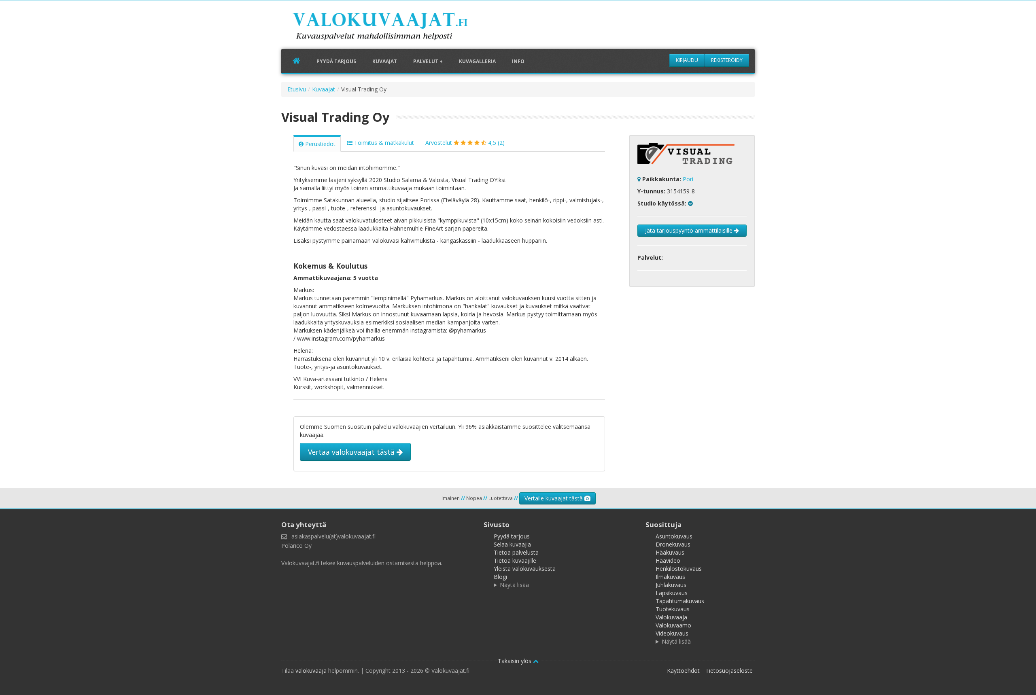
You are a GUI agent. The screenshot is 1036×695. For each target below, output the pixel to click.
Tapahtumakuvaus (680, 601)
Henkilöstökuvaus (679, 568)
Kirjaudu (687, 60)
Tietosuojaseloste (729, 670)
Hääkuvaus (670, 552)
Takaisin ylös (515, 661)
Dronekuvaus (673, 544)
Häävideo (668, 560)
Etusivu (296, 89)
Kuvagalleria (477, 61)
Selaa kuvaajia (512, 544)
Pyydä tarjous (336, 61)
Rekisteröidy (727, 60)
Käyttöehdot (683, 670)
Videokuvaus (672, 633)
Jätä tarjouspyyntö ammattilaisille (689, 230)
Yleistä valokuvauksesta (525, 568)
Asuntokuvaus (674, 536)
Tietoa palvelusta (516, 552)
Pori (688, 179)
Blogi (500, 577)
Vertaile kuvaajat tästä (554, 498)
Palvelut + (428, 61)
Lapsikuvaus (672, 593)
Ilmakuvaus (670, 577)
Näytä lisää (514, 585)
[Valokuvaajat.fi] (392, 28)
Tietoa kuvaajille (515, 560)
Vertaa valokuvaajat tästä (352, 452)
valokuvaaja (311, 670)
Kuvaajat (384, 61)
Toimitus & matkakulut (383, 142)
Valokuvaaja (671, 617)
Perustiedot (319, 144)
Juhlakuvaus (671, 585)
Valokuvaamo (673, 625)
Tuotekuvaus (673, 609)
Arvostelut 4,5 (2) (465, 142)
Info (518, 61)
